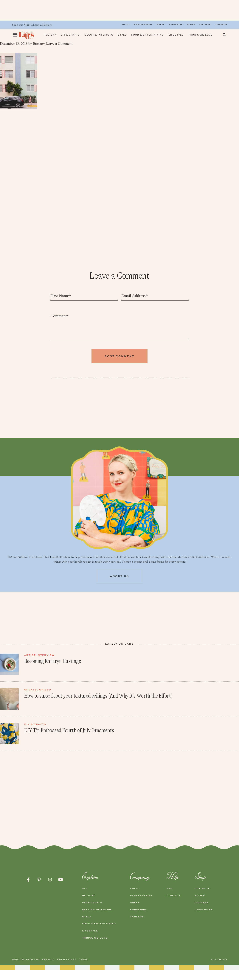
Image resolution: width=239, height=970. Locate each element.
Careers (137, 916)
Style (86, 916)
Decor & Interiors (97, 909)
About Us (119, 576)
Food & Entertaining (99, 923)
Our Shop (221, 24)
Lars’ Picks (204, 909)
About (126, 24)
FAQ (170, 888)
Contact (173, 895)
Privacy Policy (67, 959)
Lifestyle (90, 930)
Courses (205, 24)
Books (191, 24)
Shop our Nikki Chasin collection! (32, 24)
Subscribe (176, 24)
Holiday (88, 895)
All (85, 888)
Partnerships (143, 24)
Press (161, 24)
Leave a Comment (59, 44)
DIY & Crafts (92, 902)
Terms (83, 959)
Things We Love (95, 937)
